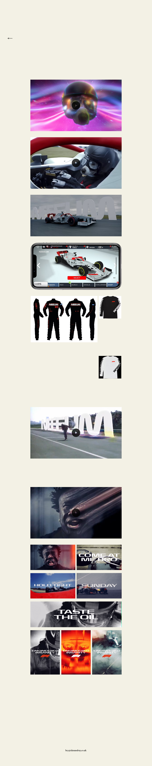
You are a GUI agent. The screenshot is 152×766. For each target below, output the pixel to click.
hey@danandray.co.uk (76, 750)
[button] (117, 128)
